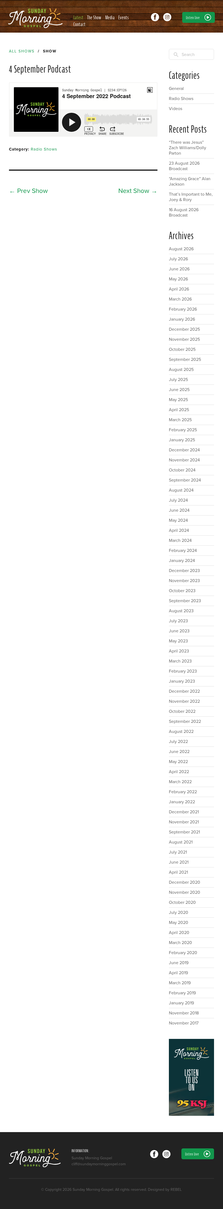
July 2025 (178, 379)
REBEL (176, 1189)
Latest (78, 17)
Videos (175, 108)
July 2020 (178, 912)
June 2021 (178, 862)
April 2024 (179, 530)
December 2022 (184, 691)
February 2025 (183, 430)
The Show (94, 17)
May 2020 (178, 922)
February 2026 (183, 309)
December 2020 (184, 882)
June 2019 (178, 963)
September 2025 (185, 359)
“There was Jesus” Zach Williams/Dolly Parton (187, 148)
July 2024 (178, 500)
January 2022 (182, 802)
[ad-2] (191, 1077)
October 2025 (182, 349)
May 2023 (178, 641)
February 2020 (183, 952)
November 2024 (184, 460)
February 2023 (183, 671)
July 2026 (178, 259)
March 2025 (180, 420)
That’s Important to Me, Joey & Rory (191, 197)
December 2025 (184, 329)
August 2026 (181, 249)
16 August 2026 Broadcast (184, 212)
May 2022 (178, 761)
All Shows (22, 51)
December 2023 (184, 570)
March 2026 (180, 299)
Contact (79, 24)
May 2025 (178, 399)
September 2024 (185, 480)
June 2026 (179, 269)
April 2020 (179, 932)
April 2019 (178, 973)
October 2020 (182, 902)
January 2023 (182, 681)
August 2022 (181, 731)
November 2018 (184, 1013)
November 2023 (184, 580)
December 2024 (184, 450)
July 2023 (178, 621)
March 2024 (180, 540)
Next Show (137, 191)
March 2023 (180, 661)
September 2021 (184, 832)
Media (110, 17)
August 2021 (181, 842)
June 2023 (179, 631)
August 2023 (181, 611)
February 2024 (183, 550)
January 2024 (182, 560)
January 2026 (182, 319)
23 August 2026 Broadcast (184, 166)
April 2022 (179, 771)
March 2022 (180, 782)
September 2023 (185, 601)
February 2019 (182, 993)
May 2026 (178, 279)
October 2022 (182, 711)
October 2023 (182, 590)
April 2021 (178, 872)
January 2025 (182, 440)
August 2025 (181, 369)
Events (123, 17)
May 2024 (178, 520)
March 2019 (180, 983)
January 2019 (181, 1003)
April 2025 (179, 410)
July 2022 (178, 741)
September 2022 (185, 721)
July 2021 (178, 852)
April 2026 (179, 289)
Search (188, 54)
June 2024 (179, 510)
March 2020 (180, 942)
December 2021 (184, 812)
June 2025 (179, 389)
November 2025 (184, 339)
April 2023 (179, 651)
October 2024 (182, 470)
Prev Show (28, 191)
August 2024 (181, 490)
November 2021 (184, 822)
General (176, 88)
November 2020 (184, 892)
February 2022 (183, 792)
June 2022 (179, 751)
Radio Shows (44, 149)
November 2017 (184, 1023)
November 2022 (184, 701)
